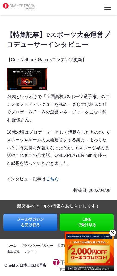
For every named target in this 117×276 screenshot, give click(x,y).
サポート (30, 251)
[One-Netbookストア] (19, 9)
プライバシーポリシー (37, 246)
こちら (52, 179)
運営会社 (13, 251)
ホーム (11, 246)
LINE (86, 222)
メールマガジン (30, 222)
